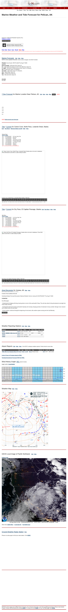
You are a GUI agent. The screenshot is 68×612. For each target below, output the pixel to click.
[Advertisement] (34, 27)
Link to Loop (5, 457)
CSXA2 (3, 336)
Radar (46, 10)
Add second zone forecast (11, 119)
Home (4, 8)
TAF (50, 10)
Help (22, 58)
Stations (4, 329)
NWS (30, 10)
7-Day (24, 10)
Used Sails (35, 8)
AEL (17, 362)
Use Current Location (6, 40)
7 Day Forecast (7, 94)
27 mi (18, 336)
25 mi (18, 334)
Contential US (17, 524)
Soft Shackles (24, 8)
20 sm (30, 351)
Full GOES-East (26, 524)
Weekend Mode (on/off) (16, 128)
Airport (37, 10)
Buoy (33, 10)
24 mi (18, 333)
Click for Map (5, 135)
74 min (23, 351)
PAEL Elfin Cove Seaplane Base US (10, 351)
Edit (16, 58)
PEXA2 (3, 331)
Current (8, 127)
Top (18, 10)
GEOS (43, 10)
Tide (28, 10)
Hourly (54, 94)
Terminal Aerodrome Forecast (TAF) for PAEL (13, 357)
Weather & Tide (44, 8)
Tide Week (7, 128)
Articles (13, 8)
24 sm (19, 351)
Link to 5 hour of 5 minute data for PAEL (12, 355)
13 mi (18, 331)
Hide (19, 58)
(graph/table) (11, 364)
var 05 (26, 351)
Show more (4, 312)
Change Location (6, 39)
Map (40, 10)
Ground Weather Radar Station (13, 532)
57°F (44, 351)
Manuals (55, 8)
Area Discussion (7, 290)
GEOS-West (10, 524)
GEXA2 (3, 334)
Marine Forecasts (8, 58)
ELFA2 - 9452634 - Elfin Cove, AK (9, 333)
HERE (28, 535)
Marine (20, 10)
